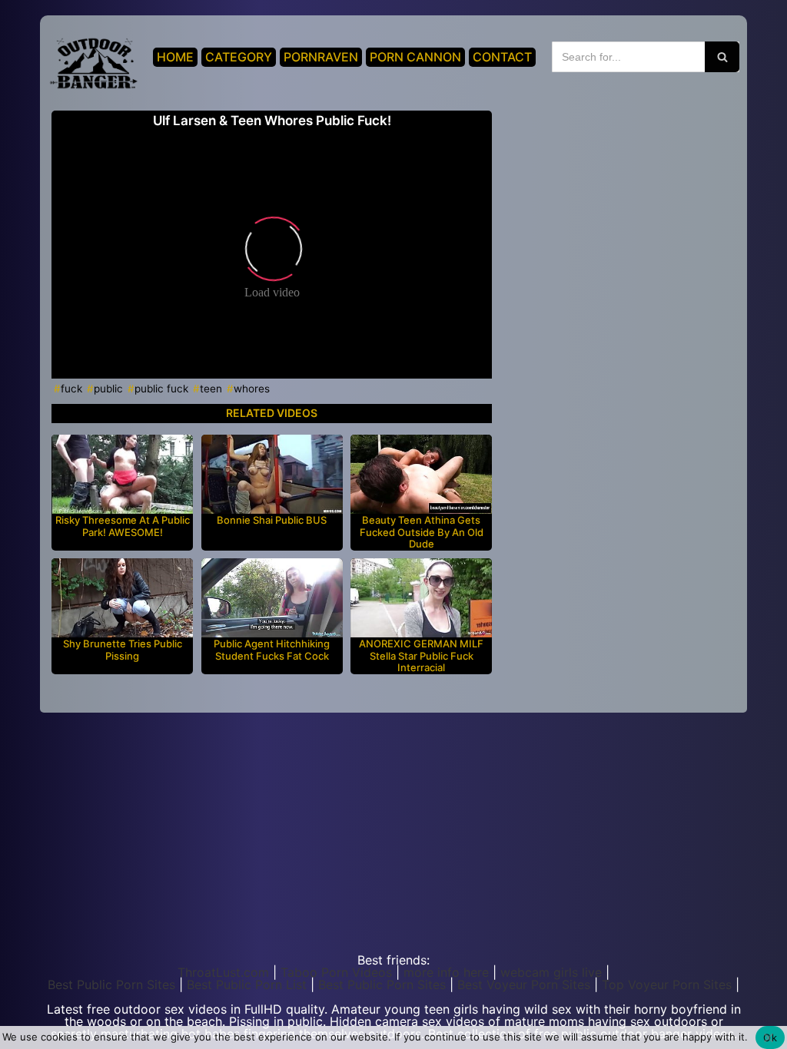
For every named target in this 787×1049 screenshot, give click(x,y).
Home (175, 57)
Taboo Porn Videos (336, 972)
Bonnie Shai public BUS (272, 520)
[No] (767, 1037)
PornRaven (321, 57)
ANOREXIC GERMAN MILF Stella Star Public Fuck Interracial (421, 655)
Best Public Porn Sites (111, 984)
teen (211, 388)
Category (238, 57)
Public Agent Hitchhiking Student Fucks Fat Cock (272, 650)
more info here (446, 972)
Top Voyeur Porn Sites (667, 984)
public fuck (161, 388)
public (108, 388)
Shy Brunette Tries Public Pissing (122, 650)
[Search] (722, 56)
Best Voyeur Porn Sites (523, 984)
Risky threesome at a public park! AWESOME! (122, 526)
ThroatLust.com (223, 972)
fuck (71, 388)
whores (252, 388)
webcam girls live (551, 972)
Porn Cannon (415, 57)
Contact (502, 57)
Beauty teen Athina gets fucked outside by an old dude (421, 532)
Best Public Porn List (247, 984)
